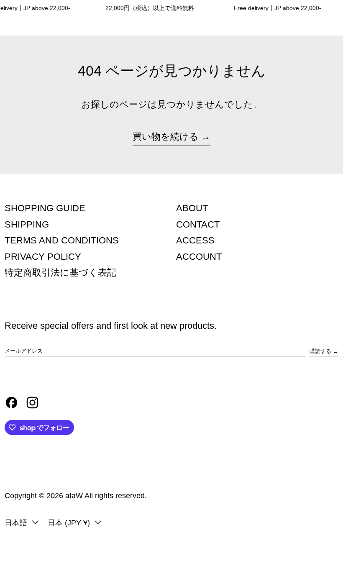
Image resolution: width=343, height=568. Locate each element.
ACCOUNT (199, 256)
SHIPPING (27, 224)
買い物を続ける (166, 136)
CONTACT (198, 224)
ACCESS (195, 240)
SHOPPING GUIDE (45, 208)
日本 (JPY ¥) (70, 523)
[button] (305, 26)
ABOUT (192, 208)
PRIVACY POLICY (43, 256)
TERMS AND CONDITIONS (62, 240)
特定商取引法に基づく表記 (60, 272)
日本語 (17, 523)
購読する (320, 351)
